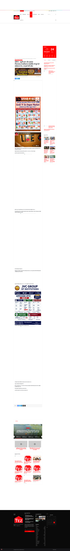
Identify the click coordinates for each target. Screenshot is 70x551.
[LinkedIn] (19, 78)
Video (36, 544)
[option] (28, 431)
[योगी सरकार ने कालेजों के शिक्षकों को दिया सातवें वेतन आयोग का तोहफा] (46, 127)
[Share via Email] (23, 405)
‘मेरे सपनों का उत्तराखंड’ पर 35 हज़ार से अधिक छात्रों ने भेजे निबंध (37, 472)
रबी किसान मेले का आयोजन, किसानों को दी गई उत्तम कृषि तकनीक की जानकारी (52, 72)
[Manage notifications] (1, 549)
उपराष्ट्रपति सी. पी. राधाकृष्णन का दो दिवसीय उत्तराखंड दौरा (19, 481)
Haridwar (37, 534)
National (37, 537)
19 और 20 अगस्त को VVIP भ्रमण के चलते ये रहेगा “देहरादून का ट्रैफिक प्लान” (27, 472)
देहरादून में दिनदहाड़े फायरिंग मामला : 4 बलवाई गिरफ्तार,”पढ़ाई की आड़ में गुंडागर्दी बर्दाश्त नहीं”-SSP (52, 142)
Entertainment (35, 14)
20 (51, 522)
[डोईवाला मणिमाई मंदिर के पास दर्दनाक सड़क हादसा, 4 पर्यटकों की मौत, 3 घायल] (28, 458)
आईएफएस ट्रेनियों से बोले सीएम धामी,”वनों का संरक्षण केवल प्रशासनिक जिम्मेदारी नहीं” (36, 462)
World (36, 545)
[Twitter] (17, 78)
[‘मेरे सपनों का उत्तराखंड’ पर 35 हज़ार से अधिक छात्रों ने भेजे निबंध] (37, 468)
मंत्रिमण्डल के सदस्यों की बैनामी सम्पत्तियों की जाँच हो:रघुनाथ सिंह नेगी (49, 130)
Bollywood (37, 526)
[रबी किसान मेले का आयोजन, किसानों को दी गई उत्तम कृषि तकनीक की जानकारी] (46, 98)
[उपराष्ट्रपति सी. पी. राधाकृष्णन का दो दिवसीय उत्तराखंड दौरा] (19, 478)
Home (20, 14)
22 (54, 522)
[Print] (25, 405)
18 (48, 522)
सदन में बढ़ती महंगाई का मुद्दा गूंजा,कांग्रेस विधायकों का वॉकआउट (49, 63)
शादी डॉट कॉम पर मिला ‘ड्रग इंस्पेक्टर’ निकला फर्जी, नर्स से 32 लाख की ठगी (28, 431)
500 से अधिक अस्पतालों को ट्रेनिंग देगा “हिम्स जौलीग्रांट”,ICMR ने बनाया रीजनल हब (52, 151)
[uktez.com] (17, 17)
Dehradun (37, 528)
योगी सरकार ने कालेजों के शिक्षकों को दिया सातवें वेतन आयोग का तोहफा (52, 127)
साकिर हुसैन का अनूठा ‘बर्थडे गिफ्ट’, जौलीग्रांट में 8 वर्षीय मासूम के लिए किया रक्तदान (46, 160)
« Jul (47, 527)
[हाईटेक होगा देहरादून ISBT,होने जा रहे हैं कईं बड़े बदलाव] (37, 477)
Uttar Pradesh (37, 542)
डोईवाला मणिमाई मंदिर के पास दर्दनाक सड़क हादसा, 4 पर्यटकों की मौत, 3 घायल (27, 463)
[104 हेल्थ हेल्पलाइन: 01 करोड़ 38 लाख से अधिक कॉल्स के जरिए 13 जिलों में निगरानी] (19, 468)
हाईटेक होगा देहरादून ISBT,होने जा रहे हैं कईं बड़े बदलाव (36, 480)
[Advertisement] (35, 5)
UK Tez (16, 76)
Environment (24, 14)
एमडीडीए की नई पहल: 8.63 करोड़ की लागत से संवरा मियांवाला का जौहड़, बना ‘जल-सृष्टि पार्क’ (52, 160)
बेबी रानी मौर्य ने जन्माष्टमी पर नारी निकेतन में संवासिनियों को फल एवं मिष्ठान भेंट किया (49, 66)
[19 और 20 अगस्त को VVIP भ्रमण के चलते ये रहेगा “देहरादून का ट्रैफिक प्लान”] (28, 468)
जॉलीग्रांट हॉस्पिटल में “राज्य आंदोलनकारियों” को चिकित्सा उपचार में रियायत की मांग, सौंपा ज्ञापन (27, 481)
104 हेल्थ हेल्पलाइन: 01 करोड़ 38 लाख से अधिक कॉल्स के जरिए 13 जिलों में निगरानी (18, 472)
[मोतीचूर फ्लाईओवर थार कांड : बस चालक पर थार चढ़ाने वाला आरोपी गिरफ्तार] (43, 521)
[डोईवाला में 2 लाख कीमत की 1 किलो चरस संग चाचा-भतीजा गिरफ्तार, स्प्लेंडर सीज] (46, 147)
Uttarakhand (37, 543)
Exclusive (42, 14)
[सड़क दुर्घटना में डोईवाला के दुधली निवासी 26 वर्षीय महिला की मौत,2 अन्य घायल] (37, 517)
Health (39, 14)
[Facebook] (15, 78)
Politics (28, 14)
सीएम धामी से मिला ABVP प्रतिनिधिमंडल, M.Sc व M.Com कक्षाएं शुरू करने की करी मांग (46, 142)
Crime (31, 14)
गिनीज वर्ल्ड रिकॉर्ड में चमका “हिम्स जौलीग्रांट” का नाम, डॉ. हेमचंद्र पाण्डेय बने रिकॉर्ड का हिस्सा (19, 462)
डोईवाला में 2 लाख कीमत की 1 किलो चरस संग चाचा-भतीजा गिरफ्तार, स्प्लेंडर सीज (46, 151)
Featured (37, 533)
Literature (37, 536)
